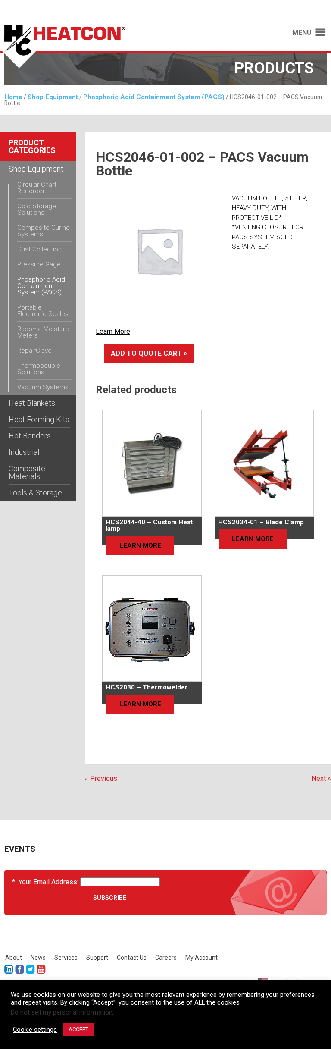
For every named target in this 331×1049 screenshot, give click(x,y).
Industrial (24, 452)
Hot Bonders (30, 435)
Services (66, 957)
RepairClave (34, 350)
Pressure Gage (39, 264)
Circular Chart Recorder (36, 188)
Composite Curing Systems (43, 231)
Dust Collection (39, 249)
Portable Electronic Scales (43, 311)
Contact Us (132, 957)
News (38, 957)
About (13, 957)
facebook (19, 969)
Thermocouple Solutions (38, 369)
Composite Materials (27, 472)
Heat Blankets (32, 402)
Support (97, 957)
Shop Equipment (53, 97)
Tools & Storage (35, 492)
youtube (41, 969)
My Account (201, 957)
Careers (166, 957)
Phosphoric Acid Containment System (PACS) (154, 97)
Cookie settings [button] (35, 1029)
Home (13, 97)
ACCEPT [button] (78, 1029)
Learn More (113, 331)
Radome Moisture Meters (43, 332)
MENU (302, 32)
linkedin (8, 969)
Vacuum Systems (43, 387)
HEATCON (78, 46)
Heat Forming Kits (39, 419)
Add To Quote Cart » (149, 353)
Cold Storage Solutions (36, 209)
